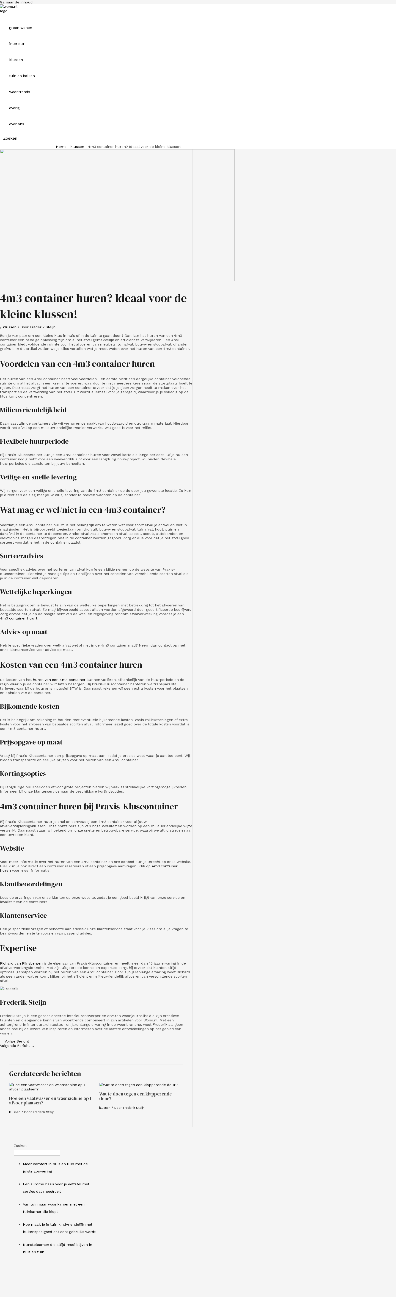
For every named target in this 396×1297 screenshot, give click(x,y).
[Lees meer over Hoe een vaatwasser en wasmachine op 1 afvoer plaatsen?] (51, 1089)
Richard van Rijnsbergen (21, 963)
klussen (77, 146)
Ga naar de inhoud (16, 2)
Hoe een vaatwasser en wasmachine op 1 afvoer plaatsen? (50, 1100)
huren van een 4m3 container (59, 680)
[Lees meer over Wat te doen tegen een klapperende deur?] (138, 1085)
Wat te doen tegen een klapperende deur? (135, 1096)
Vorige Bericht (14, 1041)
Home (61, 146)
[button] (8, 138)
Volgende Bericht (17, 1045)
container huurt (23, 618)
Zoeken (20, 1145)
